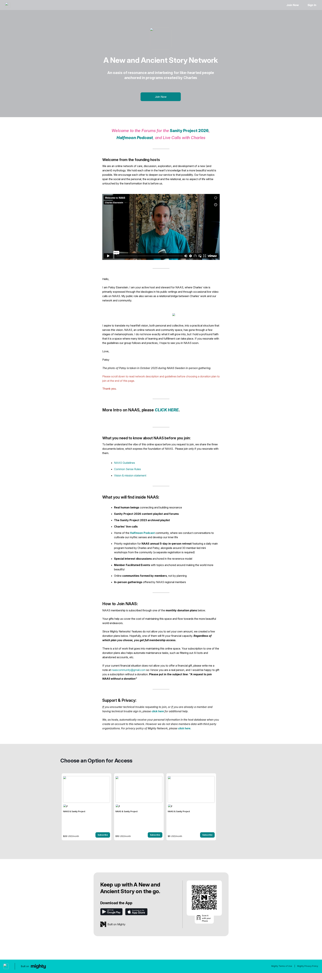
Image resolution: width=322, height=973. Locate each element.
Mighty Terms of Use (281, 966)
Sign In (312, 5)
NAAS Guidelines (124, 462)
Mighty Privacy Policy (307, 966)
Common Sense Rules (127, 469)
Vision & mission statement (130, 475)
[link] (86, 807)
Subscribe (103, 835)
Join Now (292, 5)
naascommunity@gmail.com (129, 670)
